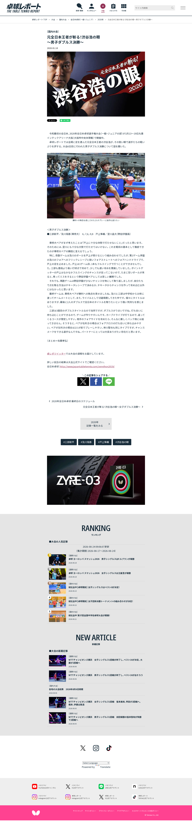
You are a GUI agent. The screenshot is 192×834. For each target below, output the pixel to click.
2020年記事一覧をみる (94, 423)
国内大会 (62, 19)
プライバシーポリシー (106, 811)
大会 (53, 19)
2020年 (101, 19)
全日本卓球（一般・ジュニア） (82, 19)
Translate (105, 767)
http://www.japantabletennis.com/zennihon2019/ (87, 366)
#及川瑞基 (86, 442)
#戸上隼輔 (103, 442)
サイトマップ (78, 811)
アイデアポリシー (123, 811)
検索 (172, 7)
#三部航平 (68, 442)
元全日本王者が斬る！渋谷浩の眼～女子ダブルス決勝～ (111, 406)
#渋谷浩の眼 (122, 442)
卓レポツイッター (56, 353)
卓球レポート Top (39, 19)
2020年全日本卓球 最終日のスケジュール (73, 401)
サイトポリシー (90, 811)
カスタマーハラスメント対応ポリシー (145, 811)
